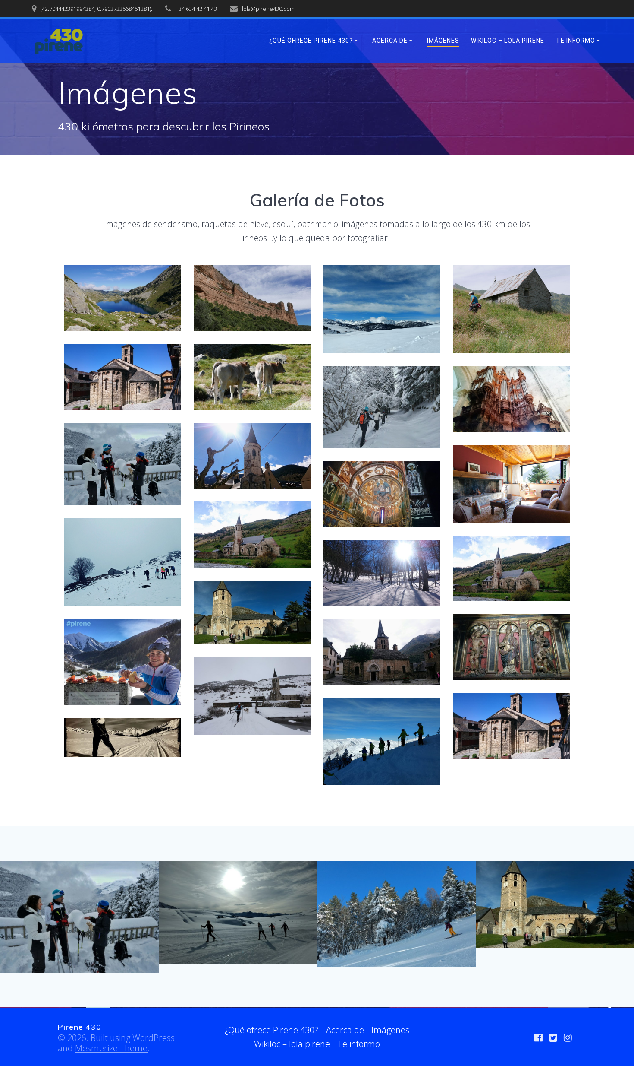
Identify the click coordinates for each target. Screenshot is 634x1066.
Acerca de (390, 40)
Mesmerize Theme (111, 1048)
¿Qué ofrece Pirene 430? (311, 40)
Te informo (575, 40)
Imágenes (443, 40)
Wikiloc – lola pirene (507, 40)
